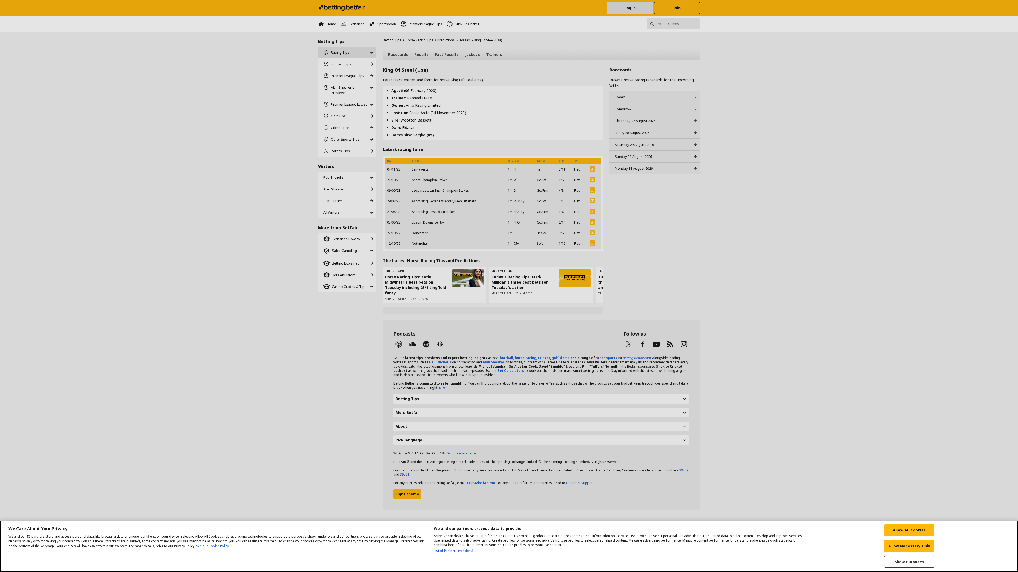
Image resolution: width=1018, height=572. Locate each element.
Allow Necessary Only (909, 545)
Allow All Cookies (909, 530)
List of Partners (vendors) (453, 550)
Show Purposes (909, 561)
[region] (509, 546)
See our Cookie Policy (212, 546)
